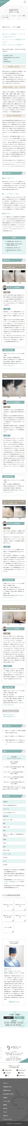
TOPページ (5, 1083)
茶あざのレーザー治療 (7, 905)
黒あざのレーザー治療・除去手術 (7, 916)
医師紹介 (5, 1104)
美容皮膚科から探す (7, 1086)
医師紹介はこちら (14, 1002)
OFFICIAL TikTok (22, 1075)
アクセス (5, 1112)
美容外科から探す (7, 1090)
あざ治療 (20, 15)
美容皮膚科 (14, 15)
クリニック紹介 (6, 1101)
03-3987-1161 (15, 1022)
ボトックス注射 (7, 927)
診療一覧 (8, 15)
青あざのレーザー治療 (20, 916)
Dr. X (8, 1075)
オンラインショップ (7, 1119)
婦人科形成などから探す (8, 1094)
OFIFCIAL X (22, 1072)
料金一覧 (5, 1108)
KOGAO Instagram (22, 1070)
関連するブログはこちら (9, 714)
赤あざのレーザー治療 (20, 905)
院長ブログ (5, 1115)
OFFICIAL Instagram (8, 1070)
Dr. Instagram (8, 1072)
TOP (3, 15)
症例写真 (5, 1097)
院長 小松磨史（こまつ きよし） (13, 971)
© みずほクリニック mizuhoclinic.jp (14, 1123)
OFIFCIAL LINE (15, 1067)
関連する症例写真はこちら (9, 716)
